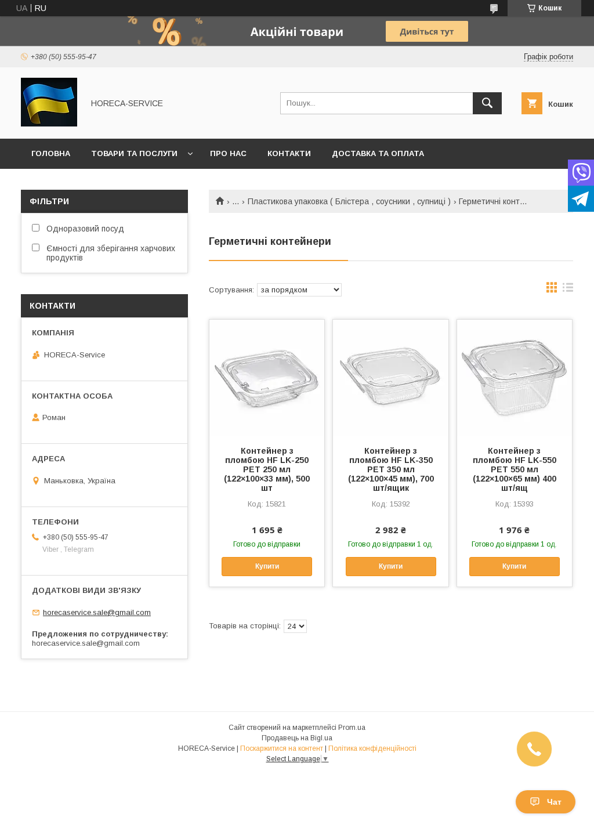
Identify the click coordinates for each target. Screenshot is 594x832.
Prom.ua (351, 728)
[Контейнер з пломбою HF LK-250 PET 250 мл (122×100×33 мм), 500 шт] (266, 378)
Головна (50, 153)
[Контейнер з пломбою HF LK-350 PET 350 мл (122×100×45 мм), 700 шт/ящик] (390, 378)
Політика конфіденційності (372, 748)
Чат (554, 801)
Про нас (228, 153)
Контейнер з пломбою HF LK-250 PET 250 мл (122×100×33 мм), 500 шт (267, 469)
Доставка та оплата (378, 153)
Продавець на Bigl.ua (297, 738)
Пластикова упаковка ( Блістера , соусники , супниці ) (349, 201)
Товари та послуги (134, 153)
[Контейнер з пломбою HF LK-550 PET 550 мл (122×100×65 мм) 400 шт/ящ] (514, 378)
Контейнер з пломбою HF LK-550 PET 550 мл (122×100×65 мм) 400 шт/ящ (514, 469)
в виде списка (568, 290)
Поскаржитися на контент (281, 748)
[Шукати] (487, 103)
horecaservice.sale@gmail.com (97, 612)
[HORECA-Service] (49, 123)
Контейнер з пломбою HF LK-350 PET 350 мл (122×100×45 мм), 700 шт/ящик (391, 469)
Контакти (289, 153)
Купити (267, 566)
